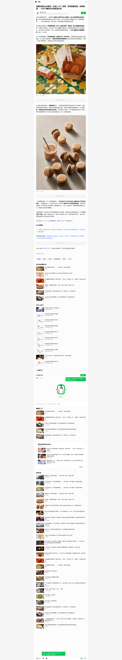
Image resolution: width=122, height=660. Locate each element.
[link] (43, 658)
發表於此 (62, 221)
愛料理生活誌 (46, 248)
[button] (38, 658)
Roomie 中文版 (46, 221)
